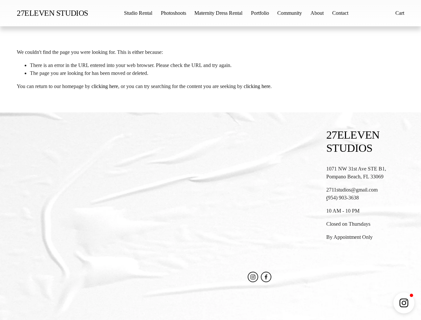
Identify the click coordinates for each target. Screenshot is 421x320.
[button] (403, 302)
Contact (340, 13)
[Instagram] (253, 277)
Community (289, 13)
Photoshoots (173, 13)
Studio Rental (138, 13)
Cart (399, 13)
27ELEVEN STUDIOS (52, 13)
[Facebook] (266, 277)
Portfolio (260, 13)
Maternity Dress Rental (218, 13)
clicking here (104, 86)
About (317, 13)
